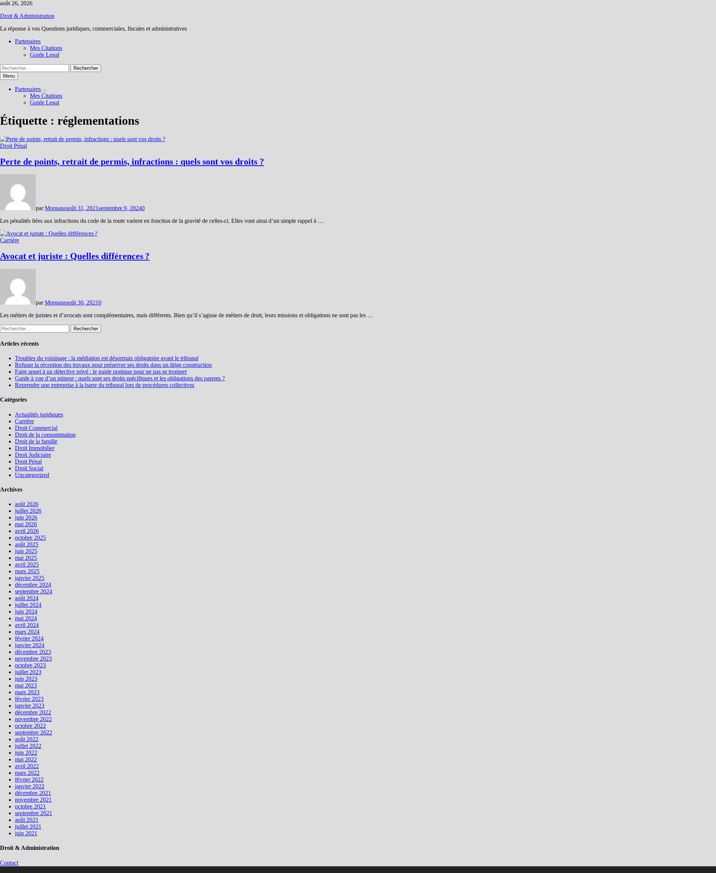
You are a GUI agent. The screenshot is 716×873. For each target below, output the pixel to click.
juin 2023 (26, 679)
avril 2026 (27, 531)
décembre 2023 (33, 652)
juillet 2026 (28, 511)
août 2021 (26, 820)
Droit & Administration (27, 16)
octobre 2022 (30, 726)
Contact (9, 863)
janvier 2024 (29, 645)
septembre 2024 (33, 591)
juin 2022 (26, 752)
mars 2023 (27, 692)
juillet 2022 (28, 746)
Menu (9, 76)
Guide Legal (44, 55)
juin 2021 (26, 833)
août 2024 (26, 598)
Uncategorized (32, 475)
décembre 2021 (33, 793)
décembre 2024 (33, 585)
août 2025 (26, 544)
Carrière (9, 240)
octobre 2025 (30, 537)
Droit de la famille (36, 441)
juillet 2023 (28, 672)
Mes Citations (46, 48)
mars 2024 (27, 632)
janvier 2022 (29, 786)
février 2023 (29, 699)
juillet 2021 (28, 826)
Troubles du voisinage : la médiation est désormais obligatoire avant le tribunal (106, 358)
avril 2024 (27, 625)
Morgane (55, 208)
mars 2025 (27, 571)
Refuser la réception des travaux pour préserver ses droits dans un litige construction (113, 365)
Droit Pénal (13, 146)
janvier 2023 (29, 705)
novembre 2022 (33, 719)
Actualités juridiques (39, 414)
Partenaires (28, 41)
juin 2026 (26, 517)
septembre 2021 (33, 813)
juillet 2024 (28, 605)
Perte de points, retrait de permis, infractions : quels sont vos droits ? (132, 161)
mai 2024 (26, 618)
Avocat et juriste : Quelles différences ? (75, 256)
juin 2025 (26, 551)
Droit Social (29, 468)
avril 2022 (27, 766)
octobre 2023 (30, 665)
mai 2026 (26, 524)
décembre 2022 (33, 712)
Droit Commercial (36, 428)
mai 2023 (26, 685)
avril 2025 (27, 564)
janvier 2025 (29, 578)
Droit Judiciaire (33, 455)
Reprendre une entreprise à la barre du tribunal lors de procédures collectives (104, 385)
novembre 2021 (33, 799)
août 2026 (26, 504)
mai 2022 (26, 759)
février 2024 (29, 638)
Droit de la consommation (45, 434)
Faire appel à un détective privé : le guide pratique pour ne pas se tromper (101, 371)
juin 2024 (26, 611)
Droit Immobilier (34, 448)
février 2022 (29, 779)
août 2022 (26, 739)
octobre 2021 (30, 806)
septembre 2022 (33, 732)
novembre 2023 (33, 658)
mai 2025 (26, 558)
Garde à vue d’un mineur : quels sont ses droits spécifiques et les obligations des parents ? (120, 378)
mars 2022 (27, 773)
